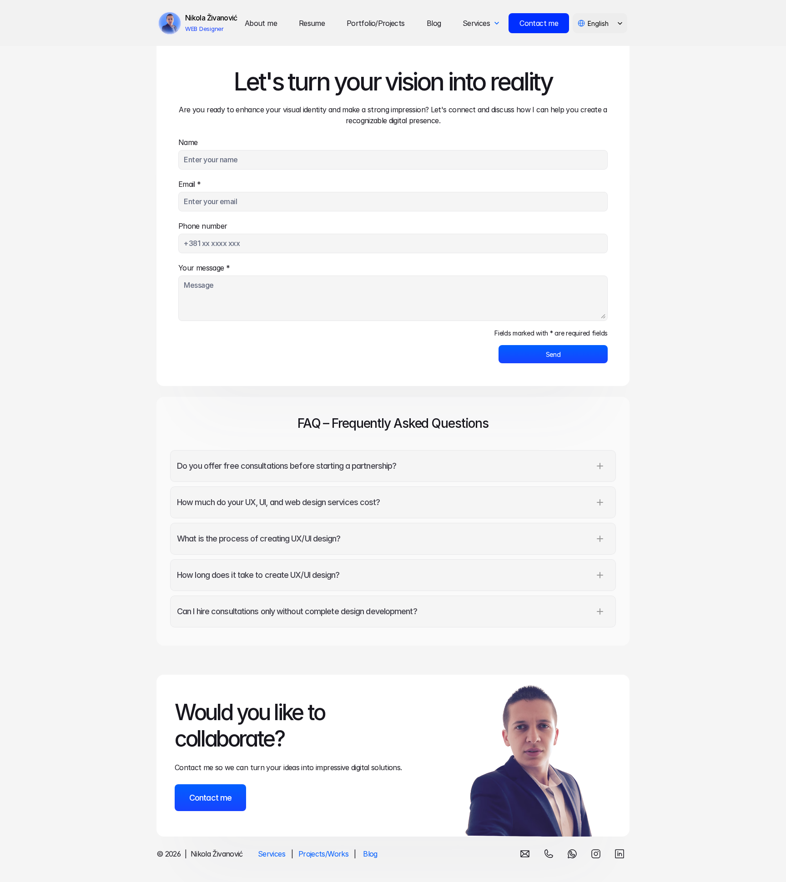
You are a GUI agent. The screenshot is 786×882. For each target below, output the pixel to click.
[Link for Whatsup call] (572, 854)
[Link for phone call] (549, 854)
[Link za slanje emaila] (525, 854)
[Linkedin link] (620, 854)
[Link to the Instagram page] (596, 854)
